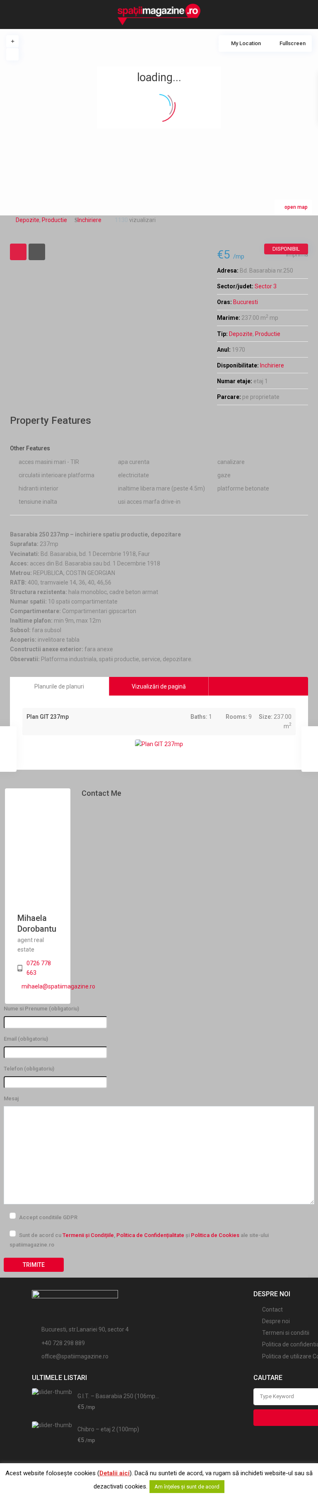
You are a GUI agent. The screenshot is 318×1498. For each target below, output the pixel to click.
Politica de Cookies (215, 1235)
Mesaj (11, 1098)
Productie (267, 334)
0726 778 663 (38, 968)
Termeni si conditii (285, 1332)
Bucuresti (245, 302)
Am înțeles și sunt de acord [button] (186, 1487)
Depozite (241, 334)
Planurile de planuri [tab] (59, 686)
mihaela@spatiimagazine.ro (58, 986)
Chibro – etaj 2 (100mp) (108, 1429)
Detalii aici (114, 1473)
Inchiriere (272, 365)
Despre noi (276, 1321)
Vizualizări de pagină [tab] (159, 686)
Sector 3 (266, 286)
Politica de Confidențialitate (150, 1235)
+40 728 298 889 (63, 1343)
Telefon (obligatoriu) (29, 1069)
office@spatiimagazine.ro (74, 1356)
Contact (272, 1309)
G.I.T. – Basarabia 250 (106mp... (118, 1396)
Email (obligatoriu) (26, 1039)
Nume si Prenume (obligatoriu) (41, 1008)
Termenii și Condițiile (88, 1235)
